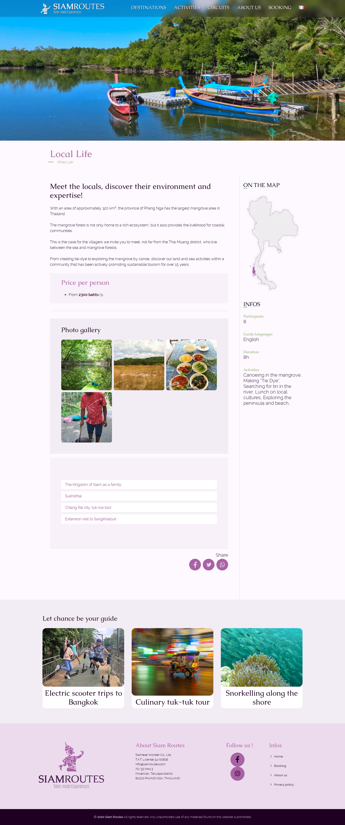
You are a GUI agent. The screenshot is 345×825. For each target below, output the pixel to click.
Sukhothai (73, 496)
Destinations (148, 7)
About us (249, 7)
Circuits (219, 7)
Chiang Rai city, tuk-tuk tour (88, 507)
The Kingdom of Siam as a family (93, 484)
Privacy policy (284, 784)
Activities (187, 7)
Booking (279, 7)
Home (278, 756)
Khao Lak (65, 162)
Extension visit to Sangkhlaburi (90, 519)
